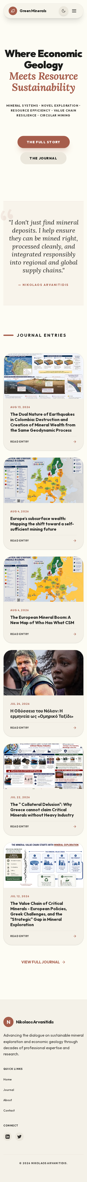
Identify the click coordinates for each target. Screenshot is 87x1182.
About (7, 1100)
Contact (9, 1110)
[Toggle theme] (63, 11)
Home (7, 1079)
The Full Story (43, 142)
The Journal (43, 158)
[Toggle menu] (74, 11)
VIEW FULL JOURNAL (40, 962)
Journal (8, 1090)
